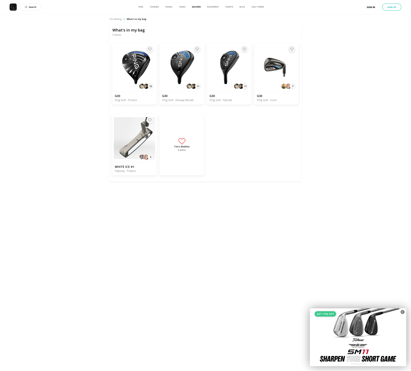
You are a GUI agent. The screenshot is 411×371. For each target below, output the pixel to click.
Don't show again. (359, 363)
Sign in (371, 7)
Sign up (391, 7)
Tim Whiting (115, 19)
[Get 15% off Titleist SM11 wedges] (358, 337)
